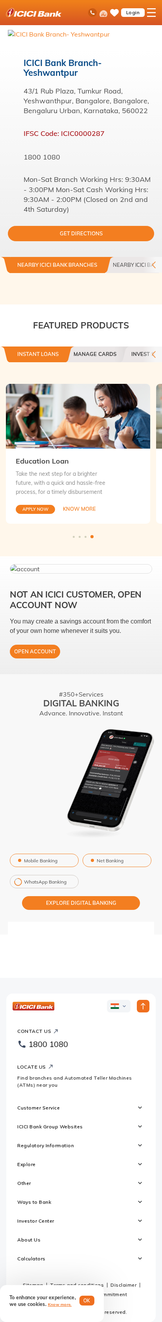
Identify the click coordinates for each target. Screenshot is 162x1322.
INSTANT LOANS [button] (38, 354)
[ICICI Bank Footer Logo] (34, 1006)
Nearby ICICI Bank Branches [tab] (57, 265)
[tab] (37, 357)
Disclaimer (123, 1285)
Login (133, 12)
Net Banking (110, 861)
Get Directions (81, 233)
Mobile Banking (40, 861)
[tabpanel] (78, 454)
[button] (81, 569)
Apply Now (35, 509)
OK (86, 1301)
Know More (79, 509)
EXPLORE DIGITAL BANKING (81, 903)
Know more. (60, 1304)
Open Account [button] (35, 651)
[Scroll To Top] (143, 1006)
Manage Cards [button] (95, 354)
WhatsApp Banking (45, 882)
